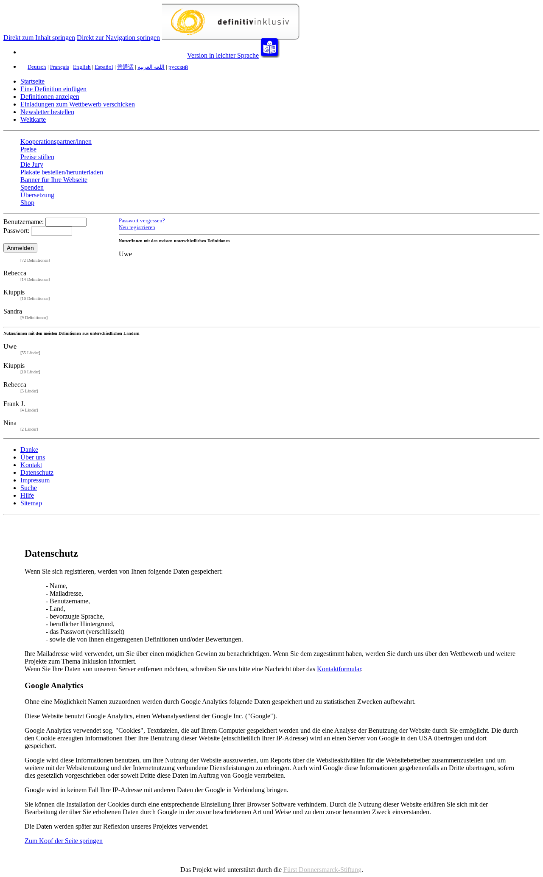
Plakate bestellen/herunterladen (61, 172)
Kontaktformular (339, 668)
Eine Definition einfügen (53, 88)
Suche (28, 487)
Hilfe (27, 495)
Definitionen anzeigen (49, 96)
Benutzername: (23, 221)
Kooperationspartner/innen (56, 141)
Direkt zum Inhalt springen (39, 37)
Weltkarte (33, 119)
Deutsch (37, 67)
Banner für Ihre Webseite (53, 179)
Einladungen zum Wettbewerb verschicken (77, 104)
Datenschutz (36, 472)
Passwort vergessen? (142, 221)
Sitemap (31, 503)
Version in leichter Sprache (223, 55)
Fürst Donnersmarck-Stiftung (322, 869)
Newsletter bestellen (47, 111)
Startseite (32, 81)
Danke (29, 449)
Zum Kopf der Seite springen (64, 840)
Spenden (32, 187)
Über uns (32, 457)
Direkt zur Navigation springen (118, 37)
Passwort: (16, 230)
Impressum (35, 480)
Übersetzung (37, 195)
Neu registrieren (137, 227)
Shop (27, 202)
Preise (28, 149)
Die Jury (31, 164)
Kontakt (31, 464)
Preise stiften (37, 156)
